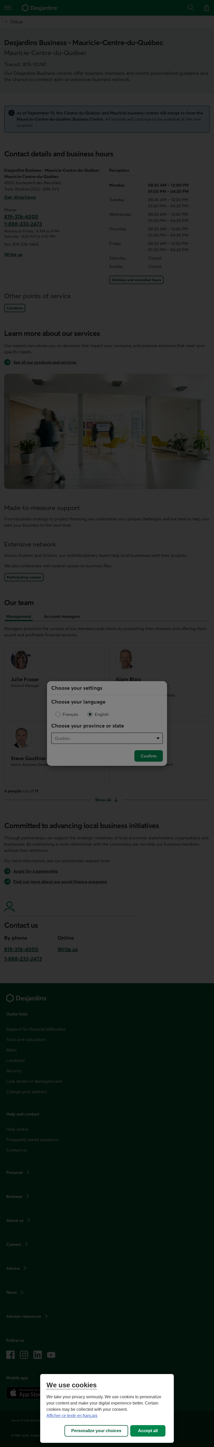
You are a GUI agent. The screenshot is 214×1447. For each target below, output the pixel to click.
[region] (107, 1408)
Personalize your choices (96, 1430)
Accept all (148, 1430)
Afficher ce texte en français (71, 1415)
